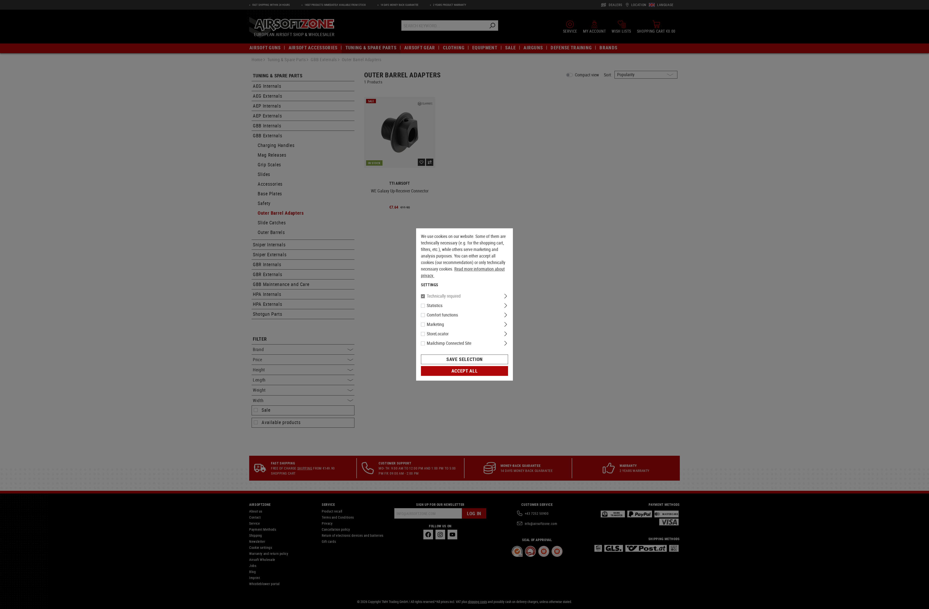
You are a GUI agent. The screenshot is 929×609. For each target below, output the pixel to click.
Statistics (434, 305)
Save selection (464, 359)
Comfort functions (442, 315)
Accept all (464, 371)
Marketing (435, 324)
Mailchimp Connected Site (449, 343)
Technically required (444, 296)
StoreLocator (438, 334)
